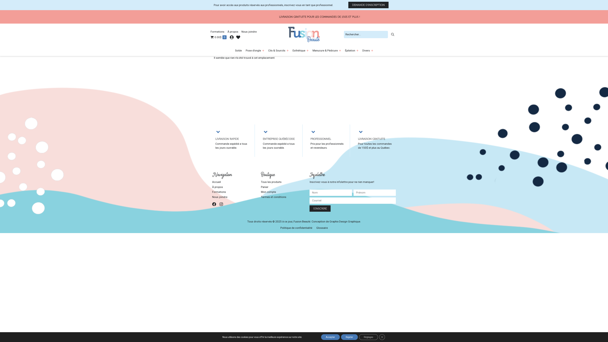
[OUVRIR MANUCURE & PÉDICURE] (340, 51)
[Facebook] (214, 204)
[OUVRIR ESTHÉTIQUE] (308, 51)
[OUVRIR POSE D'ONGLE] (263, 51)
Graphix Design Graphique (344, 221)
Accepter (330, 337)
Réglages (368, 337)
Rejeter (349, 337)
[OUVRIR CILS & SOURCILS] (288, 51)
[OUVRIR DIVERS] (372, 51)
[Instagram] (221, 204)
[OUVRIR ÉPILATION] (357, 51)
